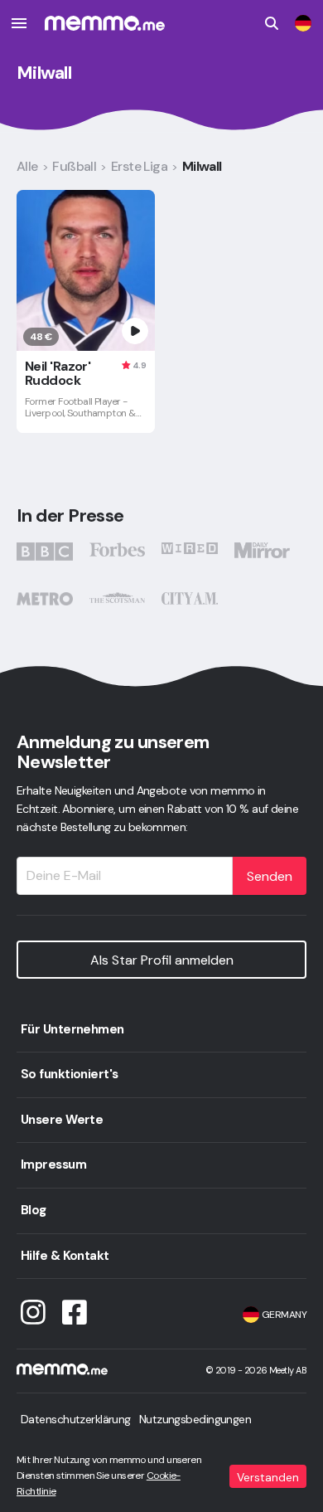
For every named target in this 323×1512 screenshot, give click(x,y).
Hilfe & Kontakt (65, 1255)
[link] (303, 23)
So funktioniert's (69, 1074)
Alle (27, 166)
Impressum (53, 1164)
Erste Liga (139, 166)
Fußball (74, 166)
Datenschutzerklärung (76, 1419)
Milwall (202, 166)
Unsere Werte (62, 1119)
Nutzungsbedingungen (195, 1419)
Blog (33, 1210)
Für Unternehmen (72, 1029)
